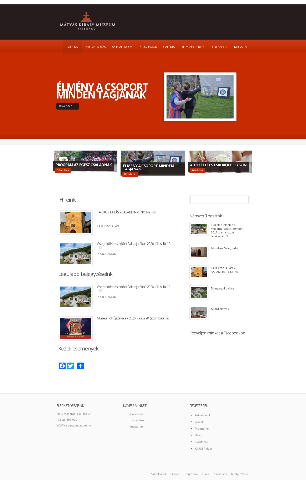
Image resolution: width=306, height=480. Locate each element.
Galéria (168, 47)
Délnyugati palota (222, 288)
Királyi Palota (203, 448)
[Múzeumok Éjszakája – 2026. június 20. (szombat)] (75, 328)
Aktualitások (122, 47)
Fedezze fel (219, 47)
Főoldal (72, 47)
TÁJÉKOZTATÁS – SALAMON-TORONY (123, 212)
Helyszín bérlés (192, 47)
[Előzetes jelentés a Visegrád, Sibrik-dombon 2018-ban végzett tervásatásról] (198, 229)
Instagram (137, 426)
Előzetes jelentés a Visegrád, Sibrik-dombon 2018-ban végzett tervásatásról (227, 230)
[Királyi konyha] (198, 312)
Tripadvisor (137, 420)
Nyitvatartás (95, 47)
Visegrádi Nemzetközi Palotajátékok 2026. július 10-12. (133, 243)
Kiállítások (201, 442)
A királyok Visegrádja (224, 248)
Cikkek (199, 422)
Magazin (240, 47)
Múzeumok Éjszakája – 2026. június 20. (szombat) (130, 318)
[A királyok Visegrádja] (198, 252)
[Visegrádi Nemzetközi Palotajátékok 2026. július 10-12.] (75, 254)
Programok (148, 47)
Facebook (136, 414)
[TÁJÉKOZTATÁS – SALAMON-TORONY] (75, 222)
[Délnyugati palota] (198, 292)
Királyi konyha (220, 308)
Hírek (198, 435)
